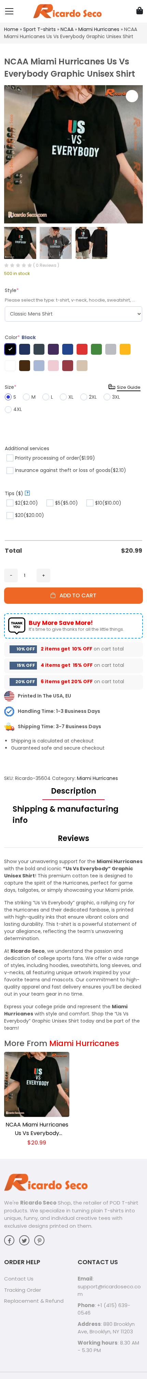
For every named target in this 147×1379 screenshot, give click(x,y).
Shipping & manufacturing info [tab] (66, 815)
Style (12, 290)
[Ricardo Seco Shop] (67, 10)
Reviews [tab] (73, 838)
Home (11, 29)
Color (20, 337)
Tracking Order (22, 1289)
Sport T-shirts (39, 29)
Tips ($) (17, 493)
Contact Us (19, 1278)
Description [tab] (73, 791)
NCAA (67, 29)
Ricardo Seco (38, 1202)
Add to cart (75, 595)
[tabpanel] (73, 945)
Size (10, 387)
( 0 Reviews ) (46, 265)
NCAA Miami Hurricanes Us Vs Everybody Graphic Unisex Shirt (36, 1129)
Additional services (27, 448)
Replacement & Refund (34, 1300)
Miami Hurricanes (98, 29)
